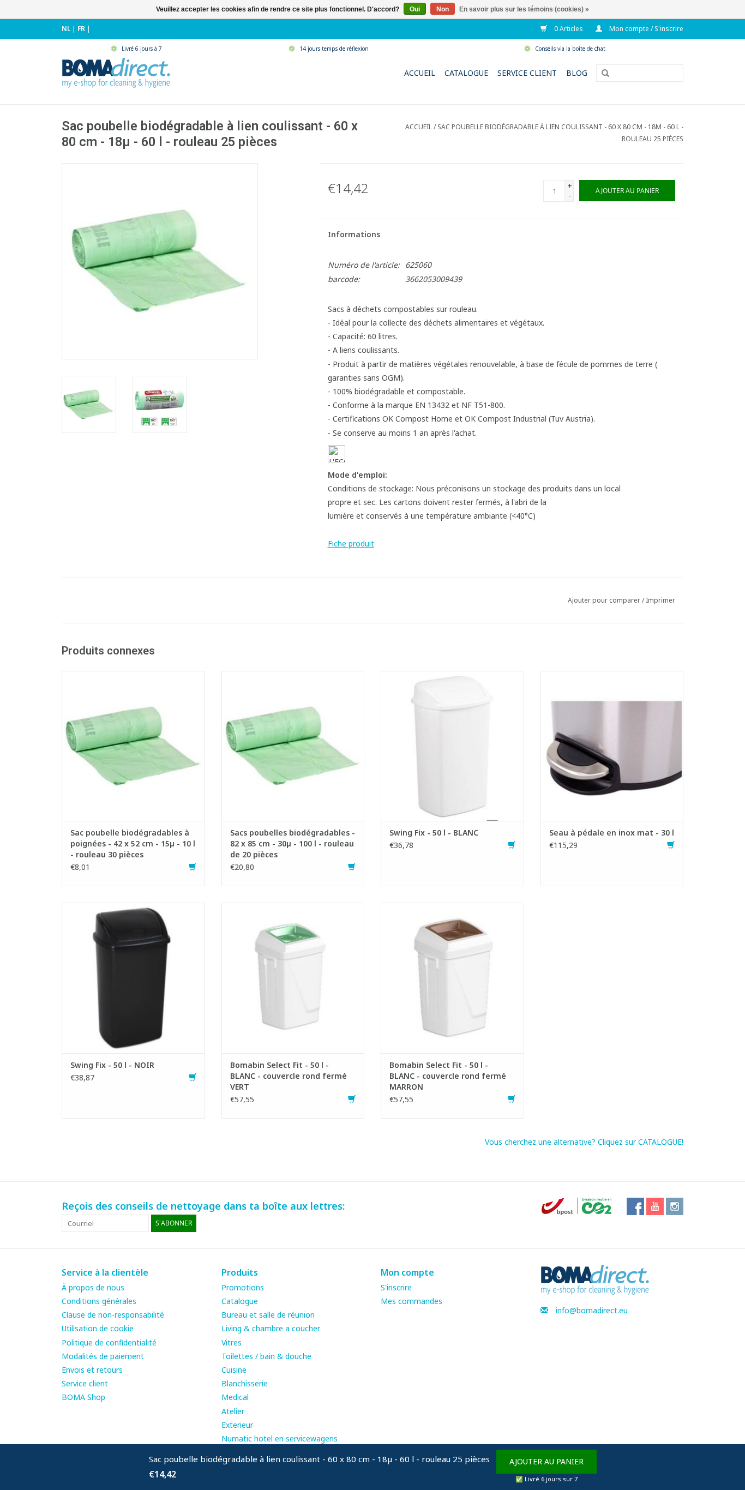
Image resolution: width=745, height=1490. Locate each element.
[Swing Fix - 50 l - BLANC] (452, 745)
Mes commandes (411, 1301)
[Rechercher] (601, 73)
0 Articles (567, 28)
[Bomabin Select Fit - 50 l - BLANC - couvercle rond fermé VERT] (293, 977)
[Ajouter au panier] (192, 867)
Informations (354, 234)
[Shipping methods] (578, 1205)
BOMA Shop (83, 1397)
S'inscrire (396, 1287)
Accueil (419, 73)
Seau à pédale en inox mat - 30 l (611, 832)
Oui (415, 9)
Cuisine (234, 1370)
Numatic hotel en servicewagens (279, 1438)
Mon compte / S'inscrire (645, 28)
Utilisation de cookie (98, 1328)
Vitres (231, 1342)
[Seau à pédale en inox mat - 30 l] (612, 745)
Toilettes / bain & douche (266, 1356)
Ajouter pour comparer (605, 600)
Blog (576, 73)
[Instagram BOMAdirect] (674, 1206)
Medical (235, 1397)
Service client (527, 73)
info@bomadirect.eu (592, 1310)
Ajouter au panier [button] (546, 1461)
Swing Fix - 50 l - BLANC (433, 832)
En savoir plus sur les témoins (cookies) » (524, 9)
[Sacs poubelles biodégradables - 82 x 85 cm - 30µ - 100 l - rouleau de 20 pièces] (293, 745)
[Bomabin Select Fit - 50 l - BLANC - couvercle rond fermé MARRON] (452, 977)
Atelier (232, 1411)
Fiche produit (351, 543)
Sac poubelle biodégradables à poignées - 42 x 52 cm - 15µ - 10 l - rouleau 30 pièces (132, 843)
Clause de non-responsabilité (113, 1314)
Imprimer (660, 600)
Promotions (242, 1287)
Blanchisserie (244, 1383)
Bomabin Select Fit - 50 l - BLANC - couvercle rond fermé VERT (288, 1076)
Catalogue (466, 73)
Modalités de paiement (103, 1356)
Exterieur (237, 1425)
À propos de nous (93, 1287)
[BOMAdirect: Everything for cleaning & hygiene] (116, 72)
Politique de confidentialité (109, 1342)
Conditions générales (99, 1301)
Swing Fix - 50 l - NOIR (112, 1065)
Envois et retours (92, 1370)
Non (442, 9)
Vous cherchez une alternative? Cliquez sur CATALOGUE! (584, 1142)
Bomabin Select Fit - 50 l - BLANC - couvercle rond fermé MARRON (447, 1076)
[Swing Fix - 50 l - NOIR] (133, 977)
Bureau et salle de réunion (268, 1314)
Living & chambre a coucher (270, 1328)
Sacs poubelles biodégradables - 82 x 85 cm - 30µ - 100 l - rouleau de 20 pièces (292, 843)
